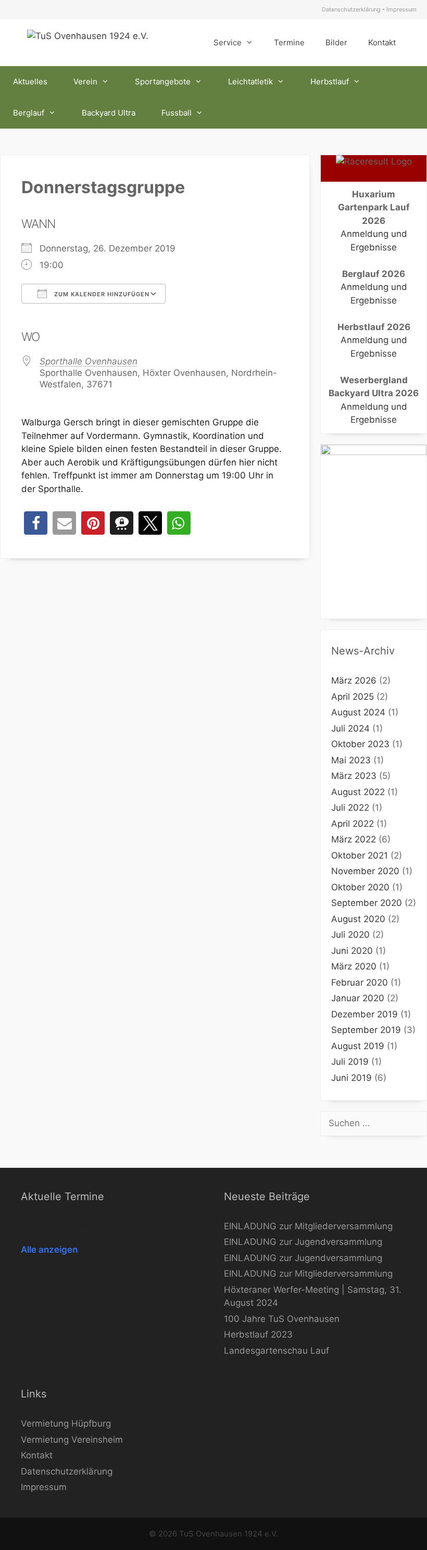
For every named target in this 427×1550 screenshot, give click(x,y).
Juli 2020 (350, 934)
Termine (289, 42)
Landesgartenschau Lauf (276, 1350)
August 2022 (358, 792)
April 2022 (352, 823)
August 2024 (358, 712)
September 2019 (366, 1030)
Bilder (336, 42)
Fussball (176, 113)
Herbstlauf (329, 81)
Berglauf (28, 113)
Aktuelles (30, 81)
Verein (85, 81)
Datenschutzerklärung (351, 9)
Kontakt (382, 42)
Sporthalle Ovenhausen (88, 361)
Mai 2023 (351, 760)
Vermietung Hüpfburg (66, 1423)
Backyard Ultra (108, 113)
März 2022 (353, 839)
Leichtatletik (250, 81)
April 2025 (352, 696)
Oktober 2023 (360, 744)
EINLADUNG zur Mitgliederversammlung (308, 1226)
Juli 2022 (350, 807)
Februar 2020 (359, 982)
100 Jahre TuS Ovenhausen (282, 1319)
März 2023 (353, 776)
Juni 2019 (351, 1078)
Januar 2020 (357, 998)
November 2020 (365, 871)
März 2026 (353, 680)
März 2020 (353, 966)
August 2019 (357, 1046)
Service (228, 42)
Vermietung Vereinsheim (72, 1439)
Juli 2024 (350, 728)
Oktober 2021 (359, 855)
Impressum (401, 9)
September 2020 (366, 903)
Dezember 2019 (364, 1014)
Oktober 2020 (360, 887)
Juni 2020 (352, 951)
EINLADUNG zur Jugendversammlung (303, 1242)
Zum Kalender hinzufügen (100, 294)
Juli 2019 (350, 1061)
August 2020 (358, 919)
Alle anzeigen (49, 1249)
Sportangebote (163, 81)
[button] (35, 523)
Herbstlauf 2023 (258, 1334)
